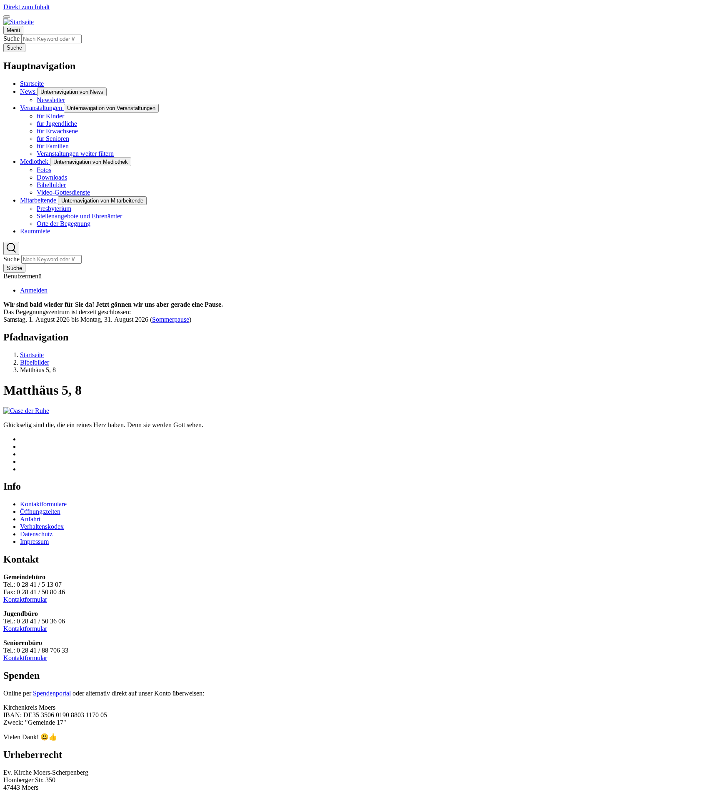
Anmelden (34, 290)
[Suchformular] (11, 248)
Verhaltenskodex (42, 526)
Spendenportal (52, 693)
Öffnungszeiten (40, 511)
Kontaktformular (25, 599)
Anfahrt (30, 519)
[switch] (6, 16)
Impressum (34, 541)
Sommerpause (170, 319)
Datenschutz (36, 534)
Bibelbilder (34, 362)
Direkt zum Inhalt (26, 6)
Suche (11, 38)
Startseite (32, 354)
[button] (26, 410)
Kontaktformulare (43, 504)
